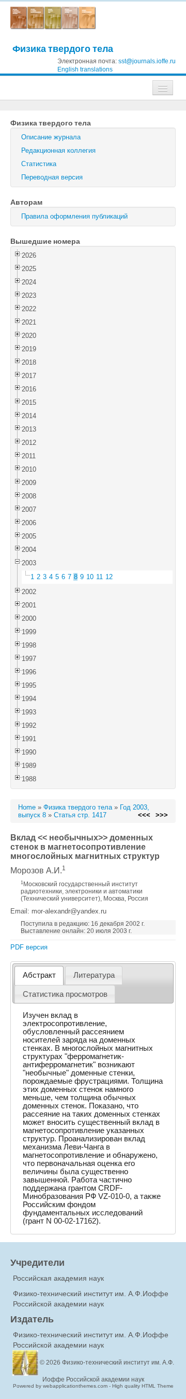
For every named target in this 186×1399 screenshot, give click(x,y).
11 (99, 577)
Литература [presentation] (94, 975)
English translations (85, 69)
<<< (144, 815)
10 (90, 577)
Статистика (38, 164)
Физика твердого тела (62, 49)
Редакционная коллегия (58, 150)
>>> (162, 815)
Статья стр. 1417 (80, 815)
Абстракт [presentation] (39, 975)
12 (109, 577)
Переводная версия (52, 177)
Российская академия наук (58, 1278)
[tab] (39, 975)
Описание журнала (51, 137)
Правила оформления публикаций (74, 216)
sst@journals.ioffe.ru (147, 61)
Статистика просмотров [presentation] (65, 994)
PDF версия (29, 947)
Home (27, 807)
